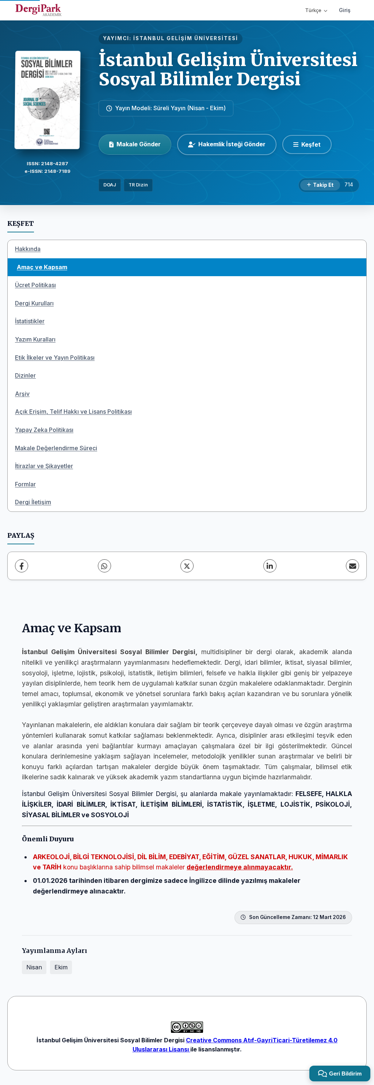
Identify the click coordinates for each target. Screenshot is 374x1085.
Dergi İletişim (33, 502)
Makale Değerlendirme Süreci (56, 448)
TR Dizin (138, 185)
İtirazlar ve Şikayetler (44, 466)
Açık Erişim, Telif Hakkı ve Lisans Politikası (73, 411)
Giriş (345, 10)
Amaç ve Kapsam (42, 267)
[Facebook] (21, 565)
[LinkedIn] (269, 565)
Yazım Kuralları (35, 339)
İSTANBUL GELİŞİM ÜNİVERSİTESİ (185, 38)
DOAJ (109, 185)
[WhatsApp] (104, 565)
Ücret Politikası (35, 285)
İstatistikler (30, 321)
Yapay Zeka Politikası (44, 429)
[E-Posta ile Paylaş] (352, 565)
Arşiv (22, 393)
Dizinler (25, 375)
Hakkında (28, 248)
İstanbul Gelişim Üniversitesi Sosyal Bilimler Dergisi (228, 69)
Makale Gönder (139, 144)
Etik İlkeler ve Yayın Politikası (55, 357)
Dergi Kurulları (34, 303)
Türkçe (313, 10)
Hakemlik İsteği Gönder (232, 144)
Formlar (25, 484)
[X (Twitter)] (187, 565)
